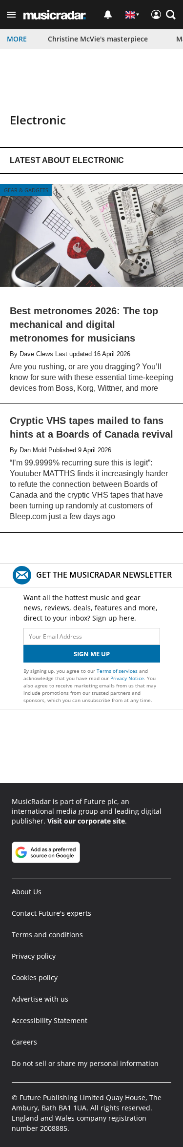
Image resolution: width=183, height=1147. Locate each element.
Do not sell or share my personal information (85, 1063)
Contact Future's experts (51, 913)
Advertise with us (40, 999)
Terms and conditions (47, 934)
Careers (24, 1041)
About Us (26, 891)
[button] (11, 14)
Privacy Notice (127, 678)
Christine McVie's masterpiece (98, 38)
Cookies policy (35, 977)
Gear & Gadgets (26, 190)
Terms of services (118, 670)
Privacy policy (34, 956)
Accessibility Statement (49, 1020)
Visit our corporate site (86, 820)
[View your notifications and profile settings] (108, 14)
